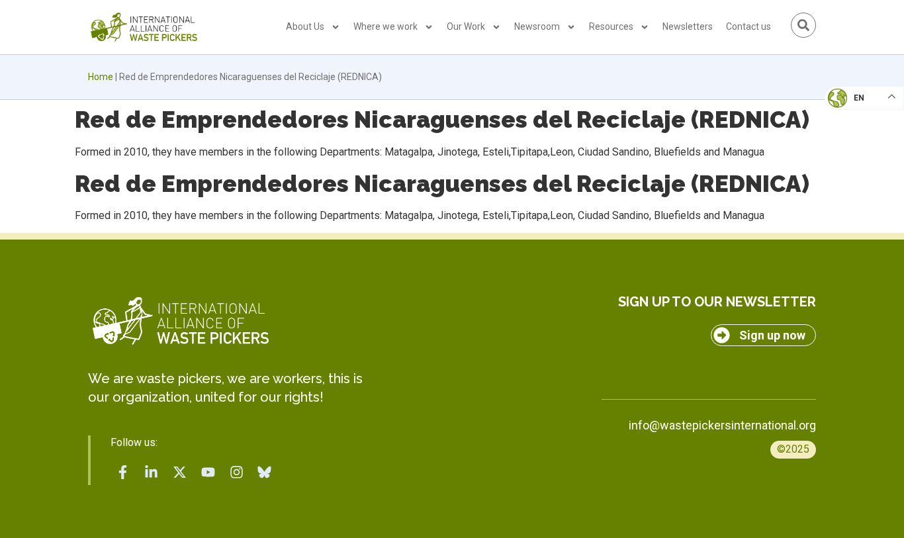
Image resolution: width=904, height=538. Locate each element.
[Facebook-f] (123, 472)
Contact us (748, 26)
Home (100, 76)
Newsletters (687, 26)
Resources (611, 26)
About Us (305, 26)
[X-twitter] (180, 472)
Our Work (466, 26)
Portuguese (861, 162)
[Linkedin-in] (151, 472)
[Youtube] (207, 472)
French (851, 109)
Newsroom (537, 26)
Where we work (385, 26)
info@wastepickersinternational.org (722, 425)
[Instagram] (236, 472)
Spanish (851, 189)
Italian (850, 136)
